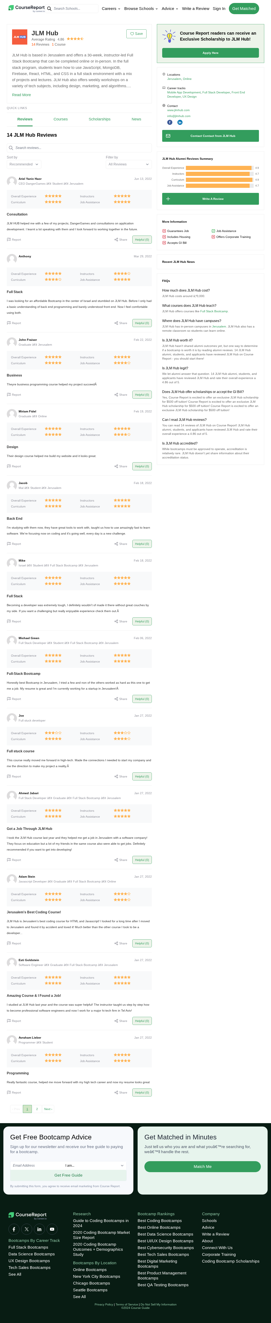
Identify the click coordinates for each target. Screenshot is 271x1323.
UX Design (190, 96)
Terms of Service (127, 1304)
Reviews (25, 119)
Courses (61, 119)
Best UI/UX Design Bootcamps (166, 1241)
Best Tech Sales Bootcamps (163, 1254)
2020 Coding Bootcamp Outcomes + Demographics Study (98, 1249)
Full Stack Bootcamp (214, 311)
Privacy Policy (104, 1304)
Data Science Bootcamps (31, 1254)
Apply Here (210, 53)
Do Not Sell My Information (159, 1304)
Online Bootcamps (90, 1269)
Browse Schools (139, 8)
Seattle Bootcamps (90, 1290)
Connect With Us (217, 1247)
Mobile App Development (184, 92)
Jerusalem (174, 78)
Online (187, 78)
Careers (110, 8)
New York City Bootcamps (96, 1276)
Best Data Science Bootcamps (165, 1234)
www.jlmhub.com (178, 110)
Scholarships (100, 119)
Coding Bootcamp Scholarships (231, 1261)
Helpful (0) (142, 239)
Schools (209, 1220)
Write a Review (195, 8)
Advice (168, 8)
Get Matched (244, 8)
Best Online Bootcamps (159, 1227)
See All (14, 1274)
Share (123, 239)
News (136, 119)
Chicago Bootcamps (91, 1283)
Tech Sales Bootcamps (29, 1267)
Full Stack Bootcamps (28, 1247)
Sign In (219, 8)
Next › (48, 1109)
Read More (21, 95)
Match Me (203, 1166)
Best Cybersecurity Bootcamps (166, 1247)
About (207, 1241)
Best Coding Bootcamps (160, 1220)
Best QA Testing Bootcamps (163, 1285)
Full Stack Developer (216, 92)
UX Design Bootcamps (29, 1261)
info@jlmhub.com (179, 116)
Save (139, 33)
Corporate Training (219, 1254)
